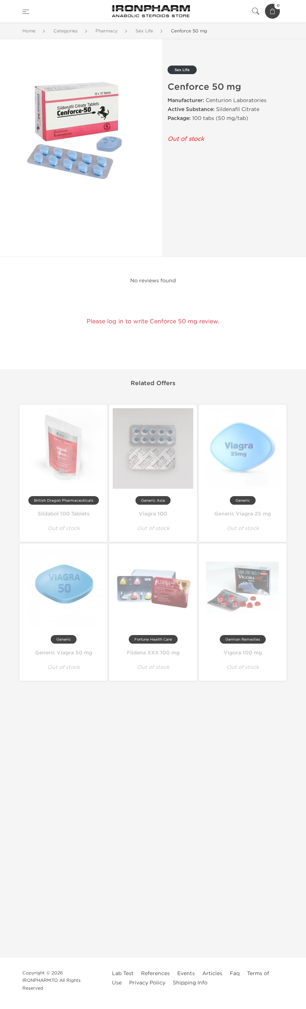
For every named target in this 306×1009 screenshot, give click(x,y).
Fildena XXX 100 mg (153, 653)
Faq (235, 973)
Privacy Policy (147, 983)
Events (186, 973)
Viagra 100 (153, 514)
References (155, 973)
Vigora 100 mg (243, 653)
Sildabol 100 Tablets (64, 514)
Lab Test (123, 973)
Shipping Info (190, 983)
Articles (212, 973)
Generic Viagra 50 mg (63, 653)
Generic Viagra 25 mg (242, 514)
